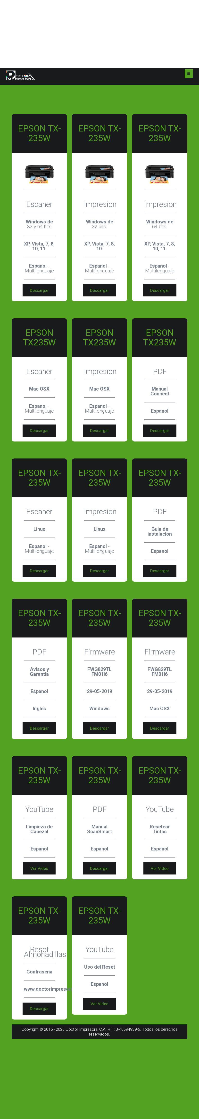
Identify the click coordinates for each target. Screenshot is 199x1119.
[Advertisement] (99, 34)
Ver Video (39, 868)
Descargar (39, 290)
